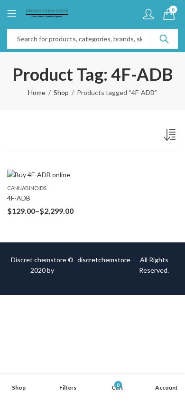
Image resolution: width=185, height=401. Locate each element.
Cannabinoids (26, 188)
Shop (61, 92)
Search (164, 39)
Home (37, 92)
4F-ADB (18, 198)
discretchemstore (103, 260)
